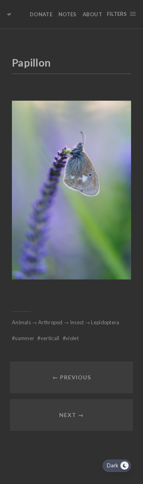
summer (24, 338)
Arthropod (50, 322)
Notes (67, 14)
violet (72, 338)
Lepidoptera (105, 322)
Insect (77, 322)
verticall (50, 338)
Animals (21, 322)
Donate (41, 14)
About (92, 14)
